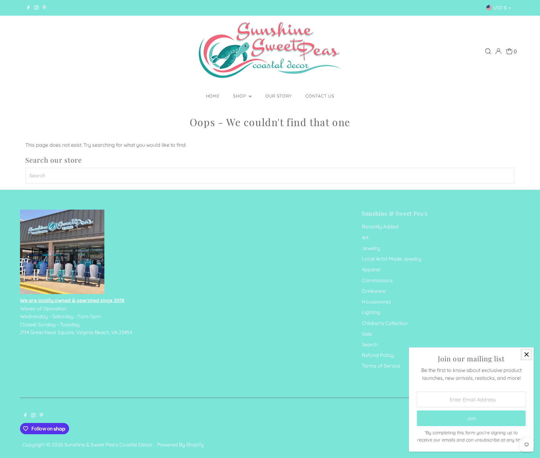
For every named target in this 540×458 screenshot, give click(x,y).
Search (370, 344)
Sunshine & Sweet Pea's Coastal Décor (109, 444)
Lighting (371, 312)
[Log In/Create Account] (498, 51)
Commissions (377, 280)
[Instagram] (36, 7)
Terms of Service (381, 366)
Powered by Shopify (180, 444)
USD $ (500, 8)
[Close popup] (526, 354)
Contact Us (319, 96)
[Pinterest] (44, 7)
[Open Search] (488, 51)
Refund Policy (378, 355)
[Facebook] (28, 7)
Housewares (376, 301)
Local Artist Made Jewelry (391, 259)
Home (213, 96)
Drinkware (374, 291)
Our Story (278, 96)
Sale (367, 334)
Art (365, 237)
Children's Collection (385, 323)
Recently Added (380, 226)
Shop (240, 96)
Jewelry (371, 248)
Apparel (371, 269)
